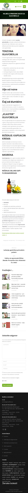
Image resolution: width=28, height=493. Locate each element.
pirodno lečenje (6, 475)
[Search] (15, 1)
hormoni (17, 466)
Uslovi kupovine (7, 446)
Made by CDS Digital (14, 489)
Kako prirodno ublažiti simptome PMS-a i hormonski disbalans (17, 305)
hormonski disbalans (7, 469)
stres (17, 477)
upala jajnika (21, 477)
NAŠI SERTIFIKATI (7, 452)
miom (22, 471)
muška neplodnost (14, 473)
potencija (23, 475)
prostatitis (8, 477)
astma (20, 462)
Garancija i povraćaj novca (10, 443)
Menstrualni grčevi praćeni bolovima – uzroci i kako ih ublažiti (18, 315)
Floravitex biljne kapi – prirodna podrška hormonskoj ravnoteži (17, 276)
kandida (8, 471)
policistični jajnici (17, 475)
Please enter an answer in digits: (10, 378)
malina (15, 471)
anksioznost (15, 462)
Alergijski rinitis (5, 462)
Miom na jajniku (5, 473)
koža (12, 471)
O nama (6, 449)
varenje (3, 479)
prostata (4, 477)
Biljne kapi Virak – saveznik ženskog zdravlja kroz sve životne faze (18, 286)
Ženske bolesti (9, 483)
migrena (19, 471)
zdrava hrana (8, 479)
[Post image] (6, 277)
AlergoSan (11, 462)
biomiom (23, 462)
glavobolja (8, 466)
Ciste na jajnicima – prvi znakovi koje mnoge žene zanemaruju (18, 296)
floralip (23, 464)
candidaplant (12, 465)
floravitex (4, 466)
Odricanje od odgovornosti (10, 439)
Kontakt (6, 456)
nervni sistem (22, 473)
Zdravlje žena (6, 25)
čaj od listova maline (6, 481)
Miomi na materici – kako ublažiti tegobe (18, 323)
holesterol (13, 466)
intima (3, 471)
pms (12, 475)
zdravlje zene (15, 479)
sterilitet (13, 477)
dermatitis (20, 464)
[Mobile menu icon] (24, 6)
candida (5, 465)
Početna (6, 436)
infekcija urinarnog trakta (19, 468)
